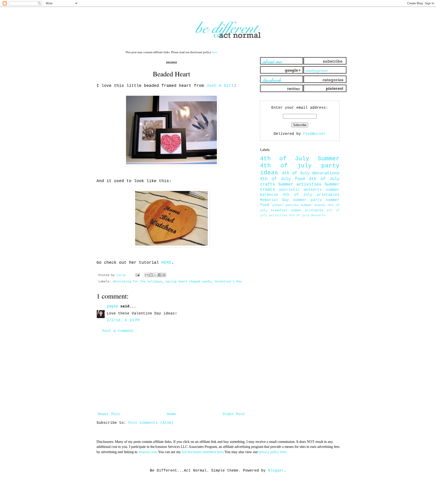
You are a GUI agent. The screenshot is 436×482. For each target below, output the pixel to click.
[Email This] (146, 275)
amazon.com (147, 452)
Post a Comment (118, 331)
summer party (307, 200)
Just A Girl (220, 85)
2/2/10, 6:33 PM (123, 320)
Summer (328, 159)
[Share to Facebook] (159, 275)
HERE (166, 262)
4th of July (284, 159)
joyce (112, 306)
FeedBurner (314, 134)
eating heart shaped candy (188, 281)
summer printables (307, 210)
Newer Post (109, 414)
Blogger (276, 471)
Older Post (234, 414)
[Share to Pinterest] (164, 275)
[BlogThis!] (151, 275)
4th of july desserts (307, 215)
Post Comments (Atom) (151, 423)
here (214, 52)
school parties (285, 205)
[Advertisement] (171, 372)
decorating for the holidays (137, 281)
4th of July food (282, 178)
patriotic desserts (300, 190)
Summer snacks (313, 205)
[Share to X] (155, 275)
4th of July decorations (310, 173)
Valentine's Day (228, 281)
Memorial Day (274, 200)
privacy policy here (272, 452)
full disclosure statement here (202, 452)
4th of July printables (311, 195)
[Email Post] (137, 275)
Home (171, 414)
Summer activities (299, 184)
